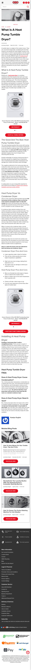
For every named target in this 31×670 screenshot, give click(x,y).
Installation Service (6, 611)
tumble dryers (23, 56)
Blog (3, 561)
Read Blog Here (10, 461)
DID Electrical (8, 656)
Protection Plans (5, 613)
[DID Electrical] (15, 2)
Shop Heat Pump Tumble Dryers (15, 331)
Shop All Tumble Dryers (15, 135)
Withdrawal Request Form (8, 598)
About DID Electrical (6, 587)
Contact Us (4, 589)
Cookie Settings (5, 581)
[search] (28, 6)
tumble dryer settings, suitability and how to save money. (15, 186)
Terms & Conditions (6, 570)
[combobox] (13, 6)
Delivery (3, 604)
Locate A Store (5, 554)
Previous (15, 24)
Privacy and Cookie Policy (8, 574)
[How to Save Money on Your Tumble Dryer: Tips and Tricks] (15, 437)
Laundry (8, 26)
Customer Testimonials (7, 615)
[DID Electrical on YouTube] (5, 627)
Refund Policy (5, 576)
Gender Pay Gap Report (7, 563)
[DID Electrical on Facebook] (1, 627)
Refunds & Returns (6, 606)
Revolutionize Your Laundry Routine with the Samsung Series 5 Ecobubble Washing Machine (14, 482)
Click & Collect (5, 609)
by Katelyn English (5, 45)
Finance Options (5, 578)
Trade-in (4, 596)
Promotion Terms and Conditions (10, 572)
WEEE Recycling (5, 559)
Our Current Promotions (7, 552)
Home (3, 26)
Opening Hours (5, 591)
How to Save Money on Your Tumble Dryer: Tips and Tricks (15, 446)
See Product (15, 127)
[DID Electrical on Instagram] (3, 627)
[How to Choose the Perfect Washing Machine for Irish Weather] (15, 502)
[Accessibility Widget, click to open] (27, 652)
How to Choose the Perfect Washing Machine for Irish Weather (15, 511)
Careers (3, 557)
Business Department (7, 594)
